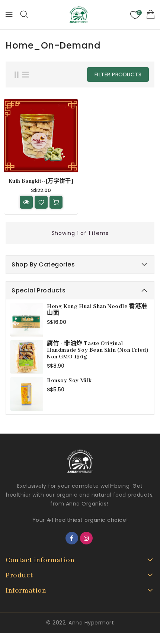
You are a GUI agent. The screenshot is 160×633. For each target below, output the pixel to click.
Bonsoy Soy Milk (69, 380)
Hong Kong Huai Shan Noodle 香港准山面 (97, 309)
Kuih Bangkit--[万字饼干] (41, 181)
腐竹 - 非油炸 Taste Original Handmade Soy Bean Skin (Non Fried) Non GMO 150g (97, 350)
